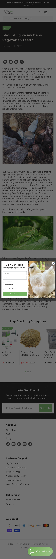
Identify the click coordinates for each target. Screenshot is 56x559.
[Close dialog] (53, 263)
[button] (40, 551)
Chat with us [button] (43, 551)
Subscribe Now (14, 294)
